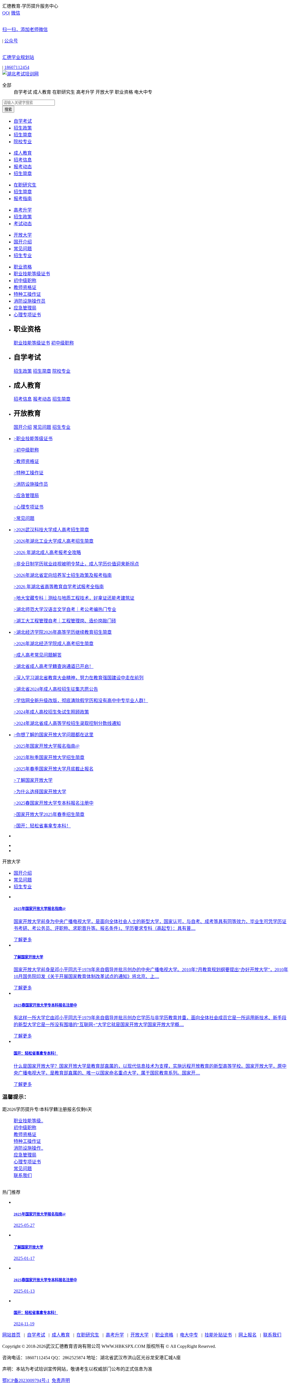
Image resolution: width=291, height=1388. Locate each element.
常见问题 (23, 248)
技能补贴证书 (218, 1334)
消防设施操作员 (29, 301)
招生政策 (23, 128)
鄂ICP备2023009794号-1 (25, 1380)
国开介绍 (23, 241)
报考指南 (23, 198)
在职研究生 (25, 185)
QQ (5, 13)
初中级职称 (25, 280)
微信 (25, 21)
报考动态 (23, 166)
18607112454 (16, 67)
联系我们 (272, 1334)
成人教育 (23, 153)
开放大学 (23, 235)
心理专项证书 (27, 314)
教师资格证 (25, 287)
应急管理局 (25, 308)
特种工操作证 (27, 294)
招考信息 (23, 159)
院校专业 (23, 141)
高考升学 (23, 210)
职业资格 (23, 267)
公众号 (18, 49)
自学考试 (23, 121)
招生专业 (23, 255)
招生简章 (23, 134)
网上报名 (247, 1334)
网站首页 (11, 1334)
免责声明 (61, 1380)
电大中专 (189, 1334)
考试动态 (23, 223)
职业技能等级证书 (32, 273)
